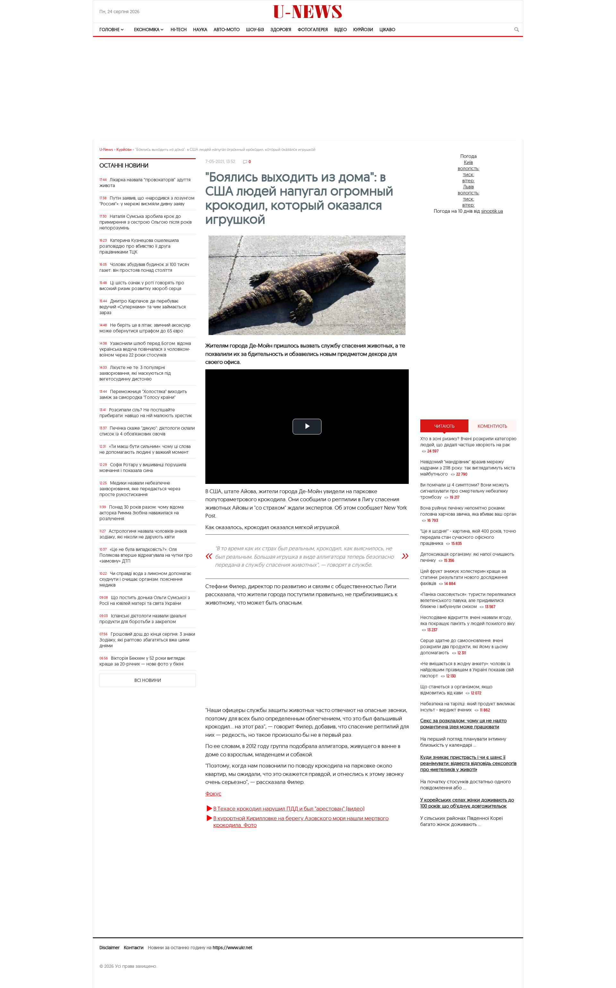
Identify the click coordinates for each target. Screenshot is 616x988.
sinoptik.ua (492, 211)
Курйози (363, 29)
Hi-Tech (179, 29)
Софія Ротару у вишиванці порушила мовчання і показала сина (142, 467)
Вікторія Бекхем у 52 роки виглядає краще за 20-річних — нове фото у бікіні (142, 661)
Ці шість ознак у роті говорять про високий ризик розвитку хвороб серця (141, 285)
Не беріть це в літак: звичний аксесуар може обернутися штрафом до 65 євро (145, 328)
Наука (200, 29)
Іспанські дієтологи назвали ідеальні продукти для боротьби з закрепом (142, 618)
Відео (340, 29)
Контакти (133, 947)
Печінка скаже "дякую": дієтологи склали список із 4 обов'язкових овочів (147, 431)
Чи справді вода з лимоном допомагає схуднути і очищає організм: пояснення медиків (145, 579)
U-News (106, 149)
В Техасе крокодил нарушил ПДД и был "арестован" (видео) (288, 808)
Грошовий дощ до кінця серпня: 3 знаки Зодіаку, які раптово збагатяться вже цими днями (147, 640)
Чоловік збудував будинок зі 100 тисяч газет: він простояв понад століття (144, 267)
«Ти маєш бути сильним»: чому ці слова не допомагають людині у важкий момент (145, 449)
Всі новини (147, 680)
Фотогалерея (313, 29)
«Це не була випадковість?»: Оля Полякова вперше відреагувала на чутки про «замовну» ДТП (146, 555)
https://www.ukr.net (232, 947)
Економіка (146, 29)
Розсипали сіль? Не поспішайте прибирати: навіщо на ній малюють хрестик (145, 412)
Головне (109, 29)
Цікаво (387, 29)
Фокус (213, 793)
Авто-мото (227, 29)
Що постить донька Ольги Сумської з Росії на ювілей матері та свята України (144, 600)
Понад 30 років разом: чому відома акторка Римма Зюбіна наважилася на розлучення (141, 512)
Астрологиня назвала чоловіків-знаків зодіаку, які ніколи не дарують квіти (143, 534)
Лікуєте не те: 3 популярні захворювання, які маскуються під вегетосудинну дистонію (135, 373)
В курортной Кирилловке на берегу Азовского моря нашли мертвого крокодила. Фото (301, 821)
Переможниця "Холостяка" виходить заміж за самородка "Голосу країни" (143, 394)
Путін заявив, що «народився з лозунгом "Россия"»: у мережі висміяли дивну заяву (146, 201)
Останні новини (124, 165)
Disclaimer (109, 947)
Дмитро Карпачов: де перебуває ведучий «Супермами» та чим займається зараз (142, 306)
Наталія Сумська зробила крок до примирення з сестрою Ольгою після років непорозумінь (145, 222)
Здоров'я (280, 29)
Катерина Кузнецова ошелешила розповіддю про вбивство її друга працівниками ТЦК (139, 246)
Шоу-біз (255, 29)
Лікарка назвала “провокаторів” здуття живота (145, 182)
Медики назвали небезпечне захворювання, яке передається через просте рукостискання (139, 488)
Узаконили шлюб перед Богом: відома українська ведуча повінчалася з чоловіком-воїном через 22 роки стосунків (145, 349)
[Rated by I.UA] (113, 979)
